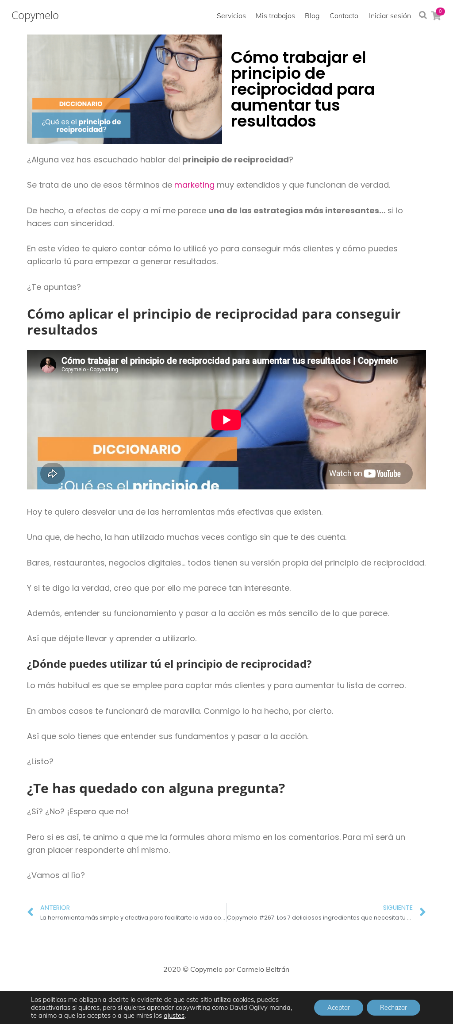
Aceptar (338, 1008)
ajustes (174, 1016)
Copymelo (35, 15)
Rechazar (393, 1008)
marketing (194, 184)
